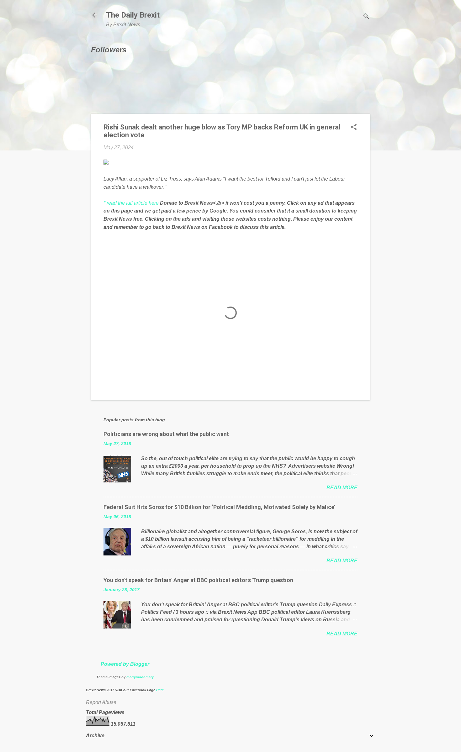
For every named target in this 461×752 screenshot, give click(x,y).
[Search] (366, 17)
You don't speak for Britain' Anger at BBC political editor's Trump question (198, 580)
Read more (342, 487)
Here (160, 690)
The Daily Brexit (133, 15)
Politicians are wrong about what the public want (166, 434)
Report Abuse (101, 702)
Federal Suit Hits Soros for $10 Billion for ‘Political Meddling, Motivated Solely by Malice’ (219, 507)
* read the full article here (131, 203)
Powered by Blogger (125, 664)
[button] (354, 127)
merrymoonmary (140, 677)
